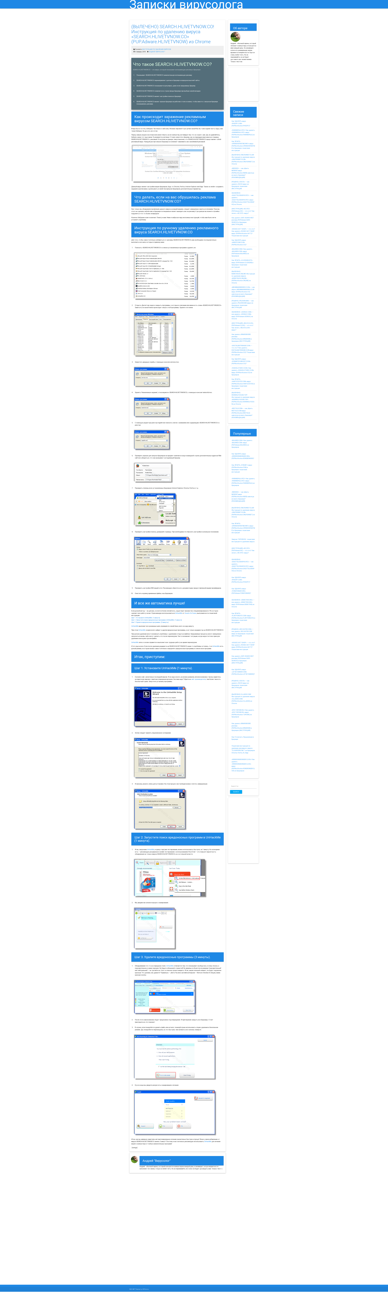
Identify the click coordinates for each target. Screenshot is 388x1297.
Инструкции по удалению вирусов (156, 49)
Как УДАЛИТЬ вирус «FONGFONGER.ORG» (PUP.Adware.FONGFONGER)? (241, 591)
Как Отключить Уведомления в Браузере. (168, 13)
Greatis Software (190, 613)
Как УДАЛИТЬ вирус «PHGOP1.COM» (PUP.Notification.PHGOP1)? (241, 123)
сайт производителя (198, 679)
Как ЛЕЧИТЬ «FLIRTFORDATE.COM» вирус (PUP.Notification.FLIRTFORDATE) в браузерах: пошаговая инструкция (243, 617)
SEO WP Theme (134, 1289)
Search (236, 792)
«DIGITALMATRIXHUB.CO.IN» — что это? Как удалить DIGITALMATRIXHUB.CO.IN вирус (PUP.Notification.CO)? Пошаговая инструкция (243, 350)
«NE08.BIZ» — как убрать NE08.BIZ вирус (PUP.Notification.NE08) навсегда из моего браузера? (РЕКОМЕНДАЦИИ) (243, 172)
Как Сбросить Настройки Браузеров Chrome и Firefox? (237, 13)
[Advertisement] (243, 84)
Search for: (235, 786)
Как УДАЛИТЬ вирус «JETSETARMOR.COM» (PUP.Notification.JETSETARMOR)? (243, 672)
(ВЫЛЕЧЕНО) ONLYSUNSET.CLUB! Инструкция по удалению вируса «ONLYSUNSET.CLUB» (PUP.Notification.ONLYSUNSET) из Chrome (243, 159)
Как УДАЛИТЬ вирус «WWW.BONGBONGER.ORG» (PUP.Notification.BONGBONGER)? (243, 456)
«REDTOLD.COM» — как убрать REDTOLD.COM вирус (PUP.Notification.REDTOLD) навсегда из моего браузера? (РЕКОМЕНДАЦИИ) (242, 412)
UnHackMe (178, 613)
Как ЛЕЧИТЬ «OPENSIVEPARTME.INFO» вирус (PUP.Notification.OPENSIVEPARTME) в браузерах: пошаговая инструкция (243, 145)
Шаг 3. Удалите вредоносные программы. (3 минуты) (150, 622)
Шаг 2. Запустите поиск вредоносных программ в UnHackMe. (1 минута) (156, 620)
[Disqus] (177, 1202)
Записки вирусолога (186, 4)
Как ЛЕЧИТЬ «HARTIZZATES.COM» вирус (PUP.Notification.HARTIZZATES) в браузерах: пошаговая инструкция (243, 383)
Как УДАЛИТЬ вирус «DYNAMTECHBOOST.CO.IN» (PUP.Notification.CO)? (241, 361)
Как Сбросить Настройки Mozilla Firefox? (200, 13)
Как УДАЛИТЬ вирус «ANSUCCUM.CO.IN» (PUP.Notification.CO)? (239, 242)
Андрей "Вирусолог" (157, 52)
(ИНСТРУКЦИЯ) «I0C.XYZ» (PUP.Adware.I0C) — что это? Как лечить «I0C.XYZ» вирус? (243, 211)
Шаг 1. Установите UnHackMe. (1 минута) (145, 618)
